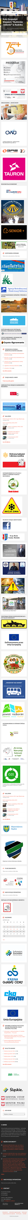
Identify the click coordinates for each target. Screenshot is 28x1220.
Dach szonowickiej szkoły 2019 (10, 422)
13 (14, 929)
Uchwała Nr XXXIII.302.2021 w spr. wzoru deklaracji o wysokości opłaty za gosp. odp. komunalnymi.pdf (14, 1154)
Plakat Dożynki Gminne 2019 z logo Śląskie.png (13, 419)
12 (10, 929)
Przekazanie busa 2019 (12, 437)
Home (4, 28)
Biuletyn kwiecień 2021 (9, 1051)
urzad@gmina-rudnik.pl (9, 1201)
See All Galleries (6, 442)
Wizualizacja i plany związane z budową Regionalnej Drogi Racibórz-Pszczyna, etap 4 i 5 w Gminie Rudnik (14, 1037)
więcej (2, 1174)
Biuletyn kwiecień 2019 (9, 1059)
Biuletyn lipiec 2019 (8, 1056)
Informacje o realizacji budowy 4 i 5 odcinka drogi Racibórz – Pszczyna (14, 1032)
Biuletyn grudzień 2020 (9, 1053)
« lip (4, 939)
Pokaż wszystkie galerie (8, 381)
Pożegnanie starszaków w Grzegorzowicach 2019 (13, 432)
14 (17, 929)
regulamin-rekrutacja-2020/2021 (11, 365)
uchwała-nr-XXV (7, 368)
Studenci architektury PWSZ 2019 (15, 426)
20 (14, 931)
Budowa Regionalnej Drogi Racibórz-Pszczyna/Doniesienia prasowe (12, 1041)
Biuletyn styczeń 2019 (9, 1061)
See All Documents (7, 371)
